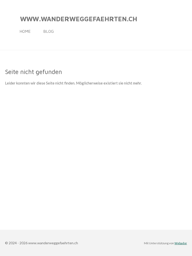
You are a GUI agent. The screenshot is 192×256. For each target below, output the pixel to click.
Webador (180, 243)
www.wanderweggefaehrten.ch (78, 18)
